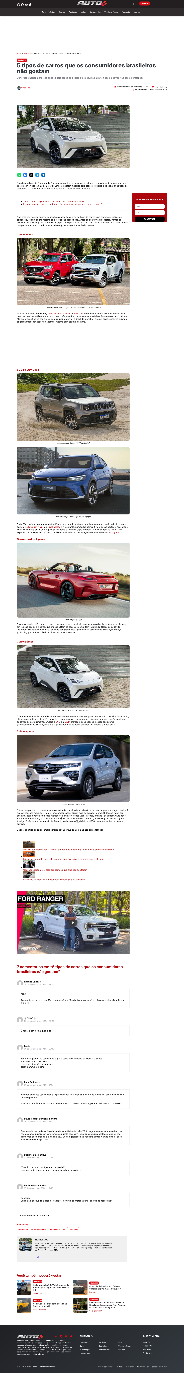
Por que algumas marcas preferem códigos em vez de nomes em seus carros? (62, 204)
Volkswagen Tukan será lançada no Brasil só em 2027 (50, 1304)
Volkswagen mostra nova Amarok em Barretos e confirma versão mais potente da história (68, 849)
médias (66, 313)
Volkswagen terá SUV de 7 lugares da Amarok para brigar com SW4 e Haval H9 (51, 1287)
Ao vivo (144, 3)
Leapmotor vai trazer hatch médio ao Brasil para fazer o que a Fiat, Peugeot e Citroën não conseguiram (107, 1305)
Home (19, 53)
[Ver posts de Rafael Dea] (19, 88)
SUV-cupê (74, 1229)
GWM (67, 722)
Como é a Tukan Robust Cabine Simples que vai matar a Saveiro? (105, 1287)
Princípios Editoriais (105, 1367)
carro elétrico (23, 1229)
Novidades (28, 53)
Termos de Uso (143, 1367)
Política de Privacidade (125, 1367)
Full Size (78, 313)
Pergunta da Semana (38, 1229)
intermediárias (55, 313)
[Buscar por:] (134, 4)
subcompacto (55, 1229)
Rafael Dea (25, 88)
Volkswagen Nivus (34, 527)
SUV (65, 1229)
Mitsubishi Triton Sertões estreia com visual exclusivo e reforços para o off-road (63, 859)
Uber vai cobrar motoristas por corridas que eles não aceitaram (55, 870)
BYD (58, 722)
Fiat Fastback (55, 527)
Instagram (114, 532)
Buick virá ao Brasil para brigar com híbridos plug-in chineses (54, 879)
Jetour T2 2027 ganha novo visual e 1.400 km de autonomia (53, 201)
